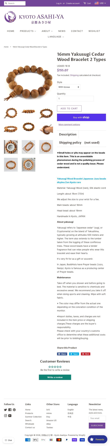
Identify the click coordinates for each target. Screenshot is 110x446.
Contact (77, 31)
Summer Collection (33, 417)
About (46, 31)
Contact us (30, 427)
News (61, 31)
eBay (48, 424)
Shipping (74, 75)
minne (49, 413)
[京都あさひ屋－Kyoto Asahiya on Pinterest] (14, 410)
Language (55, 36)
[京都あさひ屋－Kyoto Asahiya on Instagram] (5, 416)
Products (27, 31)
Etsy (48, 417)
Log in (59, 3)
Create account (73, 3)
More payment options (69, 124)
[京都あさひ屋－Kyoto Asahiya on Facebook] (9, 410)
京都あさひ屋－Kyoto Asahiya (54, 435)
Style (59, 82)
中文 (69, 417)
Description (67, 134)
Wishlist (94, 31)
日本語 (70, 413)
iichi (48, 410)
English (71, 410)
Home (10, 31)
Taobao (49, 427)
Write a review (55, 377)
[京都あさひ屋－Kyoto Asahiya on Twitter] (5, 410)
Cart (89, 3)
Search (28, 420)
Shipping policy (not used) (79, 143)
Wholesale (29, 424)
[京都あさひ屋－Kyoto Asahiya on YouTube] (9, 416)
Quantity (61, 93)
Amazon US (51, 420)
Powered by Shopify (76, 435)
